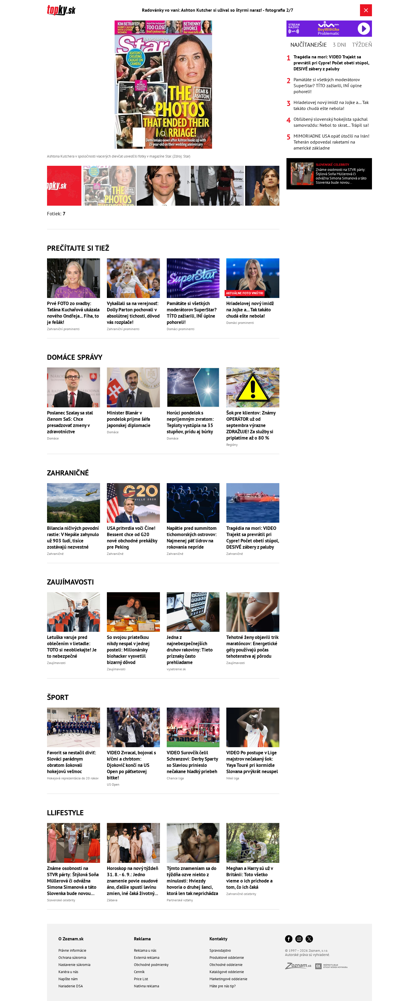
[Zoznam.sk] (300, 967)
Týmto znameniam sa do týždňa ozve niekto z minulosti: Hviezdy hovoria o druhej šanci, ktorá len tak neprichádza (192, 880)
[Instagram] (299, 939)
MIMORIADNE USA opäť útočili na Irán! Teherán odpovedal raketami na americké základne (331, 142)
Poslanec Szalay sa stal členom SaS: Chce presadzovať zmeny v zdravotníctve (70, 422)
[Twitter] (309, 939)
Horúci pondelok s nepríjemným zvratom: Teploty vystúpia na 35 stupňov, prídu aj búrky (190, 422)
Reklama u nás (145, 950)
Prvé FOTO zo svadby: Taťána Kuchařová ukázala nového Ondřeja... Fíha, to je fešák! (73, 312)
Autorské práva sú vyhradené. (307, 954)
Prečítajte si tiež (78, 248)
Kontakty (218, 938)
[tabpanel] (329, 102)
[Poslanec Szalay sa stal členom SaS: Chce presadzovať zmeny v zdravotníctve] (73, 387)
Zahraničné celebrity (241, 894)
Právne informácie (72, 950)
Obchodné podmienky (151, 964)
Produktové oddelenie (227, 957)
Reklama (142, 938)
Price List (141, 979)
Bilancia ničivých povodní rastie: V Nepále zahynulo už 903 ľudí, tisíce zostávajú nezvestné (73, 537)
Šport (58, 697)
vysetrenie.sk (176, 669)
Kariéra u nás (68, 971)
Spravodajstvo (220, 950)
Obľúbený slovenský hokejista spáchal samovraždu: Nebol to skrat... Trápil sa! (331, 122)
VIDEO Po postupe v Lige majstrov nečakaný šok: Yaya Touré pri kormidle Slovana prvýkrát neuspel (252, 762)
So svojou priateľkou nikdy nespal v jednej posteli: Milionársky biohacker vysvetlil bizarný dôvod (128, 649)
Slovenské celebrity (61, 900)
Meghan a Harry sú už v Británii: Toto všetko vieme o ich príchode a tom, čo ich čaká (249, 877)
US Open (113, 784)
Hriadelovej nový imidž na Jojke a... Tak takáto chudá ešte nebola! (250, 309)
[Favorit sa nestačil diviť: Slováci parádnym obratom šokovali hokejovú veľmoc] (73, 727)
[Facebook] (288, 939)
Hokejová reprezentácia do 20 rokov (73, 778)
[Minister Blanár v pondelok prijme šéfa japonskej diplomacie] (133, 387)
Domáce (53, 438)
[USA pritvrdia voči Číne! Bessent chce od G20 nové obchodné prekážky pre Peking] (133, 503)
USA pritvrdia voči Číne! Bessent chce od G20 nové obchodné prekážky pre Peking (132, 537)
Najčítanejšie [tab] (308, 44)
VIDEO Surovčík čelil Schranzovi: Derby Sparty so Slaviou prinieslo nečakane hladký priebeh (192, 762)
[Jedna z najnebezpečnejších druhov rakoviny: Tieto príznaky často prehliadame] (193, 612)
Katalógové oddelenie (227, 971)
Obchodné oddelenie (226, 964)
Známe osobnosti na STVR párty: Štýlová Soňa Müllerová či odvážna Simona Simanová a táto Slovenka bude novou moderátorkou (73, 880)
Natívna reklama (146, 986)
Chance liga (175, 778)
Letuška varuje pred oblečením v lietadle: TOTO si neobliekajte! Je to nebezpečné (72, 646)
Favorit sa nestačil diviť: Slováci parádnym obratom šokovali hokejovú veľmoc (71, 762)
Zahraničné (68, 472)
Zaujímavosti (70, 582)
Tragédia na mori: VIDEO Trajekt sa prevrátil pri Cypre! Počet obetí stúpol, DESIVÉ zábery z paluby (252, 537)
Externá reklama (146, 957)
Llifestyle (65, 812)
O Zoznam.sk (71, 938)
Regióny (232, 444)
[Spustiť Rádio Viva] (328, 24)
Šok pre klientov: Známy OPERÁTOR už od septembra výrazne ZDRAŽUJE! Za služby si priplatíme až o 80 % (250, 425)
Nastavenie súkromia (74, 964)
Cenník (139, 971)
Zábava (112, 900)
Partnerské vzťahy (180, 900)
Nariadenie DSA (70, 986)
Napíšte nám (68, 979)
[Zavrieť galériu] (366, 10)
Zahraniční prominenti (63, 329)
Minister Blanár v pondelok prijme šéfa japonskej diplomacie (128, 419)
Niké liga (232, 778)
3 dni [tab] (339, 44)
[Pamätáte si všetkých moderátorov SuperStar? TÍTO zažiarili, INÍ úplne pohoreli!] (193, 278)
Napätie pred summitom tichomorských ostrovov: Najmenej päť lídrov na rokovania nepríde (192, 537)
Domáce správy (74, 357)
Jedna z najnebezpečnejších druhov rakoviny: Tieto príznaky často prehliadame (190, 649)
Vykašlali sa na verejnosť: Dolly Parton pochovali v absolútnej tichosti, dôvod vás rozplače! (133, 312)
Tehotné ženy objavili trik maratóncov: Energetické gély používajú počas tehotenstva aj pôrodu (252, 646)
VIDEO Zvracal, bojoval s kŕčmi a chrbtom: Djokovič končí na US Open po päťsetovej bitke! (131, 765)
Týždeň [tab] (362, 44)
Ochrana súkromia (72, 957)
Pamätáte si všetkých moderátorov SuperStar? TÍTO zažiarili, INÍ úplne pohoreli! (192, 312)
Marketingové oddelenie (228, 979)
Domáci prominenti (180, 329)
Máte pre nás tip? (223, 986)
